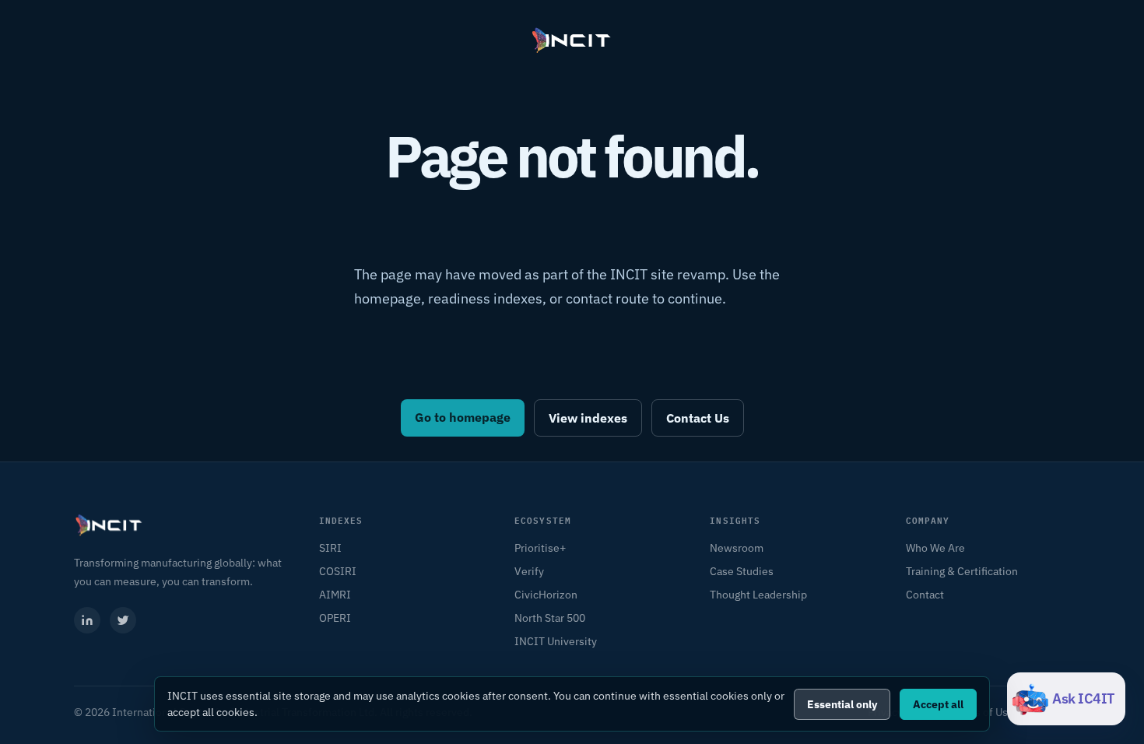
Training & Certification (962, 571)
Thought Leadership (758, 595)
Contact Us (697, 418)
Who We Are (935, 548)
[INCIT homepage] (572, 40)
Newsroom (736, 548)
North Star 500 (549, 618)
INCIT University (555, 641)
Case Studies (742, 571)
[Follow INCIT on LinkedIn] (87, 620)
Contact (925, 595)
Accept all (938, 704)
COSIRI (337, 571)
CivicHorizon (545, 595)
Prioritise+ (540, 548)
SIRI (330, 548)
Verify (529, 571)
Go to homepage (463, 417)
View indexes (588, 418)
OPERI (335, 618)
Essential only (842, 704)
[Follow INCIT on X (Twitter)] (123, 620)
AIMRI (335, 595)
